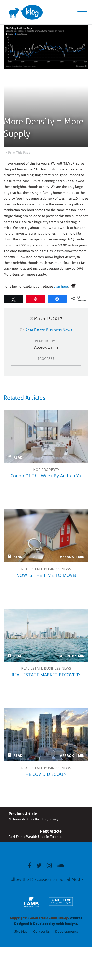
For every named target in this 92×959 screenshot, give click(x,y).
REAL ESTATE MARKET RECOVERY (46, 635)
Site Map (20, 932)
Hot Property (46, 469)
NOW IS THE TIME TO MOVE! (46, 535)
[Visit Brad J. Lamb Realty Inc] (61, 906)
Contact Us (41, 932)
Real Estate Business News (48, 330)
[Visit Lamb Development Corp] (31, 906)
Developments (66, 932)
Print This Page (19, 153)
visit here (61, 286)
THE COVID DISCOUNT (46, 734)
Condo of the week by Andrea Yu (46, 436)
